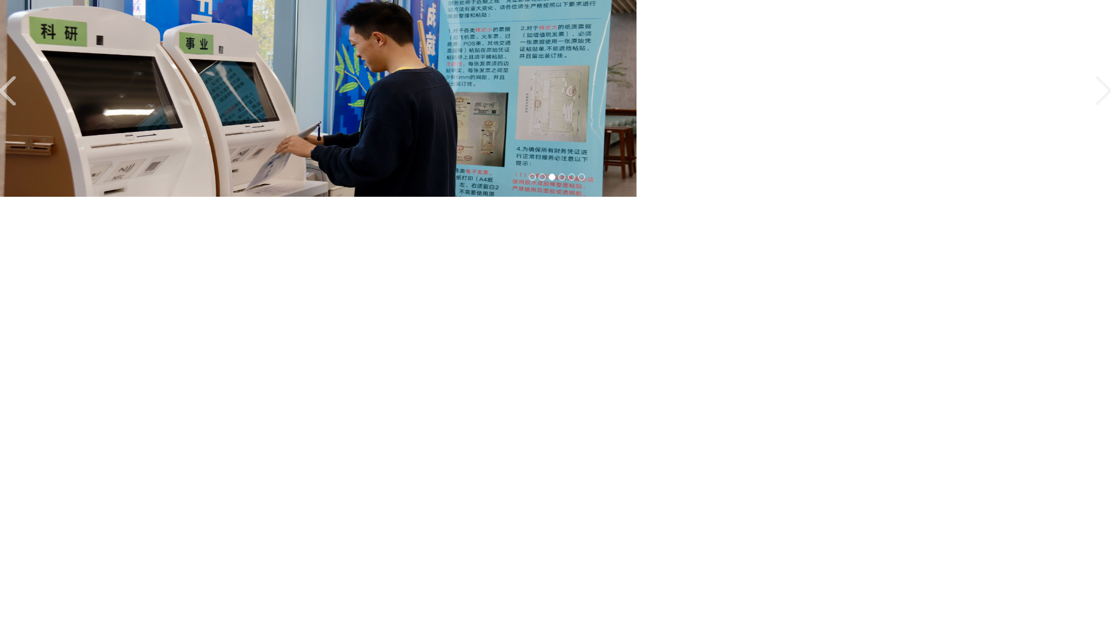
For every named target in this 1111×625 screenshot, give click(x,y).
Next (1100, 90)
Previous (11, 90)
